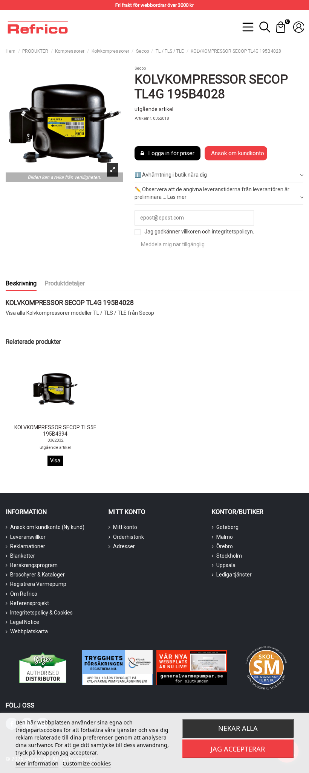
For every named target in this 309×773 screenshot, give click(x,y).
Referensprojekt (29, 603)
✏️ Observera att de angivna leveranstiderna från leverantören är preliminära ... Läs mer (212, 193)
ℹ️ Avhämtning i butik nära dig (171, 175)
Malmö (224, 537)
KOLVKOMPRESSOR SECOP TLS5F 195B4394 (55, 430)
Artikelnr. (143, 118)
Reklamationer (27, 546)
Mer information (36, 763)
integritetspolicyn (232, 232)
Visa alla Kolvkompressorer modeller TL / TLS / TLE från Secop (80, 313)
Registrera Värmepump (38, 584)
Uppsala (226, 565)
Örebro (224, 546)
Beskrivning (21, 283)
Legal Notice (24, 622)
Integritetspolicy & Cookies (41, 613)
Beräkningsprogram (34, 565)
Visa (55, 460)
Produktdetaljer (64, 283)
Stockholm (229, 556)
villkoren (191, 232)
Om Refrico (23, 594)
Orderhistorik (128, 537)
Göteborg (227, 527)
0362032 (55, 440)
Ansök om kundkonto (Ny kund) (47, 527)
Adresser (124, 546)
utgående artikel (55, 447)
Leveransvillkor (28, 537)
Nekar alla (238, 728)
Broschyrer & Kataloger (37, 575)
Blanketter (22, 556)
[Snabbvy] (60, 418)
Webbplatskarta (29, 631)
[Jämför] (49, 419)
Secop (140, 68)
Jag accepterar (238, 748)
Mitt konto (125, 527)
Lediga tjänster (234, 575)
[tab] (219, 175)
